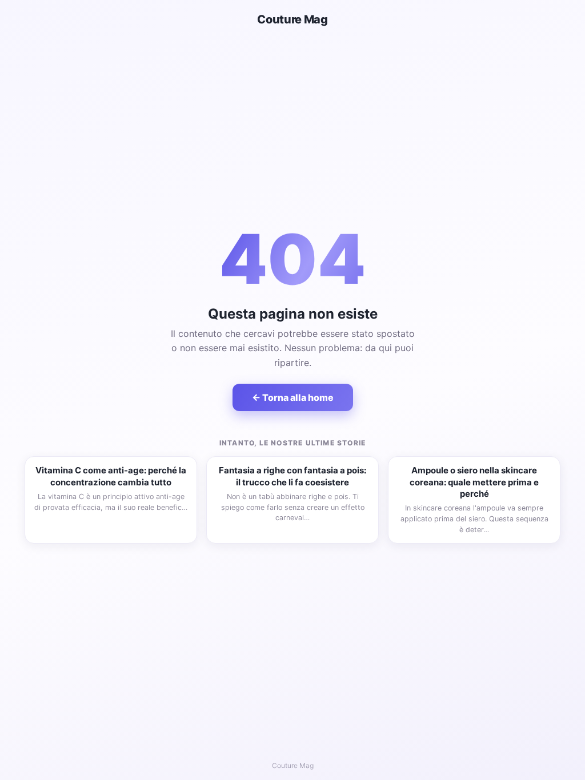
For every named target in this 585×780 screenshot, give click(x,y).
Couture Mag (292, 19)
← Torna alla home (293, 397)
